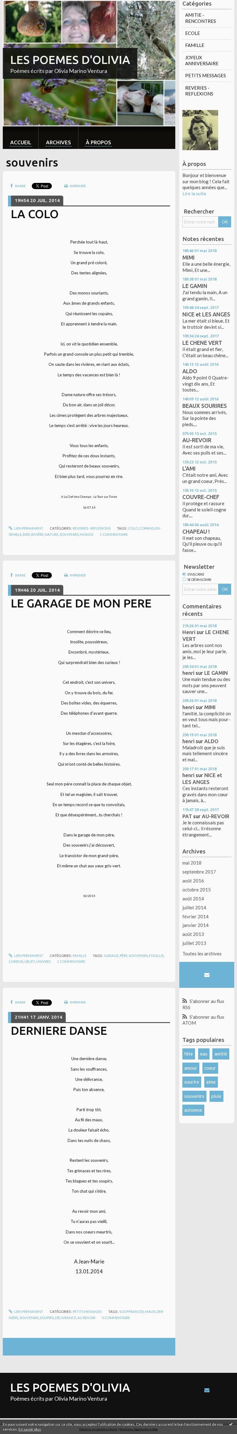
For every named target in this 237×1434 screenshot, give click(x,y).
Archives (58, 142)
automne (193, 1110)
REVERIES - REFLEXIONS (91, 528)
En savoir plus (30, 1429)
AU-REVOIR (196, 440)
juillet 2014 (194, 907)
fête (188, 1053)
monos (86, 534)
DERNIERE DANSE (59, 1030)
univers (43, 961)
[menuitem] (20, 137)
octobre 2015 (196, 889)
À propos (98, 142)
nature (51, 534)
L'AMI (189, 468)
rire (26, 534)
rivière (37, 534)
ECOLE (192, 33)
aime (211, 1082)
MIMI (188, 257)
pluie (216, 1096)
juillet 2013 (194, 943)
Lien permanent (28, 528)
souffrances (131, 1311)
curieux (16, 961)
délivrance (65, 1318)
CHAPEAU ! (196, 531)
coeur (210, 1068)
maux (150, 1311)
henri (188, 673)
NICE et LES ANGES (206, 314)
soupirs (47, 1318)
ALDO (189, 371)
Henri (188, 632)
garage (111, 956)
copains (146, 528)
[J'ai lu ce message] (230, 1424)
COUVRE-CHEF (200, 497)
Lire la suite (194, 193)
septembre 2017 (199, 871)
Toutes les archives (202, 953)
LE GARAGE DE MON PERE (81, 603)
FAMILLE (79, 956)
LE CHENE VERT (202, 343)
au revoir (86, 1318)
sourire (191, 1082)
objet (29, 961)
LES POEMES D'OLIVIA (70, 59)
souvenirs (69, 534)
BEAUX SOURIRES (204, 406)
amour (190, 1068)
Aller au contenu (19, 5)
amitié (220, 1053)
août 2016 (193, 880)
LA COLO (35, 213)
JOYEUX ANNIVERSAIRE (201, 60)
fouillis (156, 956)
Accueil (20, 142)
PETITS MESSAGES (87, 1311)
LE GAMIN (194, 286)
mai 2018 (192, 862)
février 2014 (195, 916)
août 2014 (193, 898)
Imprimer (77, 186)
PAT (187, 816)
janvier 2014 (195, 925)
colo (133, 528)
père (123, 956)
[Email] (206, 974)
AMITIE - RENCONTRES (200, 18)
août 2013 (193, 934)
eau (203, 1053)
